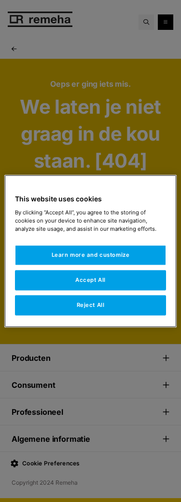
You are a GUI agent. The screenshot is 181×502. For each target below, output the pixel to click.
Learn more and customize (91, 254)
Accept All (90, 279)
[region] (90, 251)
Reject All (91, 304)
